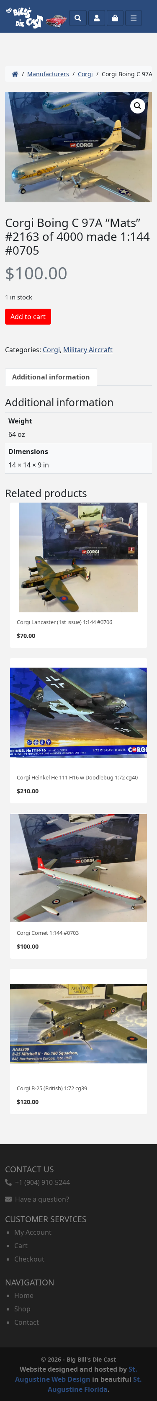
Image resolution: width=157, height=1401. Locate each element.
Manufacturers (48, 74)
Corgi (85, 74)
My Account (32, 1232)
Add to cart (28, 316)
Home (23, 1295)
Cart (21, 1245)
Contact (26, 1322)
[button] (137, 106)
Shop (22, 1308)
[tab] (51, 377)
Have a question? (40, 1199)
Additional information (51, 377)
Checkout (29, 1259)
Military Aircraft (88, 349)
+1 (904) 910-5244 (41, 1182)
